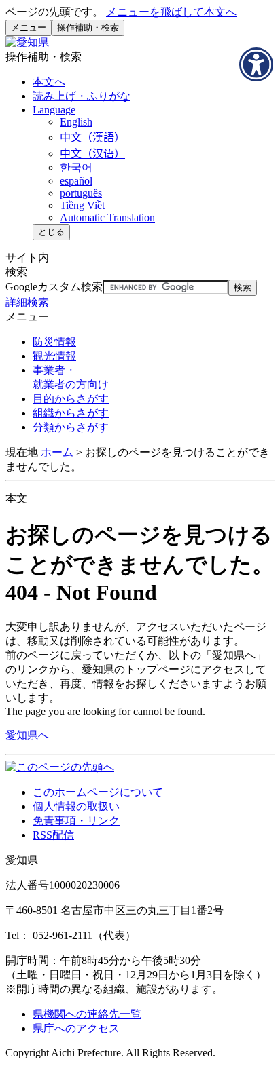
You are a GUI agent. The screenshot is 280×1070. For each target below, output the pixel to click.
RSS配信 (53, 835)
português (81, 193)
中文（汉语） (92, 153)
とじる (51, 232)
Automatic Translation (107, 217)
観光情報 (54, 356)
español (76, 181)
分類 (71, 427)
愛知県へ (27, 735)
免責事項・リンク (76, 820)
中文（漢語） (92, 137)
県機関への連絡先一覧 (87, 1014)
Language (54, 109)
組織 (71, 413)
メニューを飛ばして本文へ (171, 12)
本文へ (49, 82)
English (76, 122)
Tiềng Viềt (82, 205)
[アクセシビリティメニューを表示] (256, 64)
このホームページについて (98, 792)
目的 (71, 398)
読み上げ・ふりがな (81, 96)
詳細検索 (27, 302)
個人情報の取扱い (76, 806)
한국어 (76, 167)
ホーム (57, 452)
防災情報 (54, 341)
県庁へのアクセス (76, 1028)
